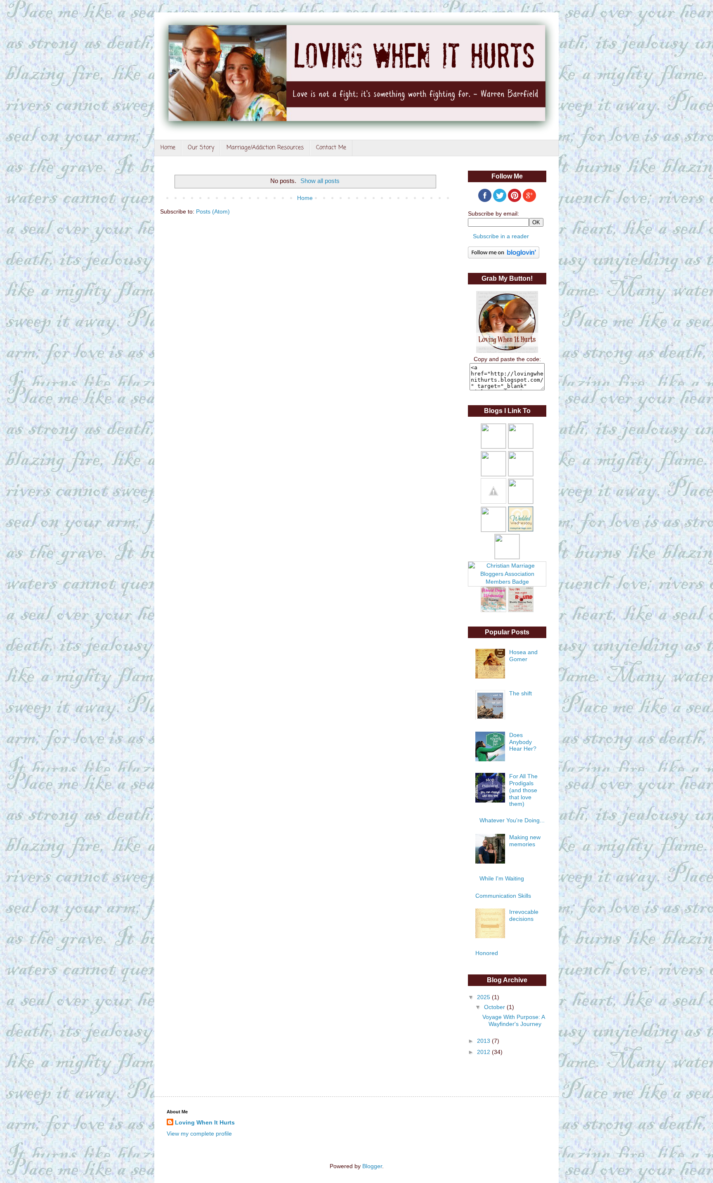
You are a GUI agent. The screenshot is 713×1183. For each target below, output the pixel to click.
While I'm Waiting (501, 878)
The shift (520, 693)
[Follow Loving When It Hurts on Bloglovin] (503, 256)
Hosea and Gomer (523, 655)
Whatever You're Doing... (512, 820)
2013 (484, 1040)
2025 (484, 997)
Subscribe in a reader (501, 236)
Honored (486, 953)
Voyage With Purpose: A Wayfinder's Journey (513, 1020)
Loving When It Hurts (205, 1122)
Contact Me (331, 147)
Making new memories (525, 840)
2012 (484, 1052)
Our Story (201, 147)
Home (168, 147)
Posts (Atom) (213, 211)
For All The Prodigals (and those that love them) (523, 790)
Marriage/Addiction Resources (265, 147)
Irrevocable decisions (523, 915)
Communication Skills (503, 895)
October (495, 1007)
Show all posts (320, 180)
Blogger (372, 1166)
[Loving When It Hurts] (507, 350)
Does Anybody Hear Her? (522, 742)
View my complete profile (199, 1133)
